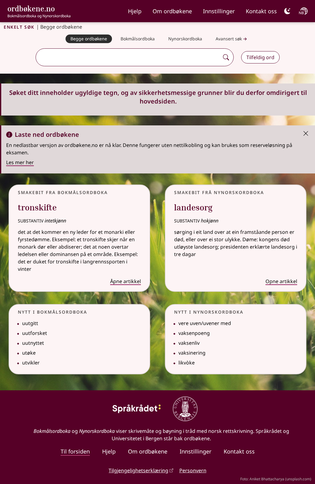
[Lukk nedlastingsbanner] (305, 133)
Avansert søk (229, 39)
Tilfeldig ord (260, 57)
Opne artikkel (281, 281)
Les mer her (20, 162)
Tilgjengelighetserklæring (138, 470)
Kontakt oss (261, 11)
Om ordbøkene (172, 11)
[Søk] (226, 57)
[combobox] (128, 57)
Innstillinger (219, 11)
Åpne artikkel (125, 281)
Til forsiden (75, 451)
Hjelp (135, 11)
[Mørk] (287, 11)
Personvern (192, 470)
